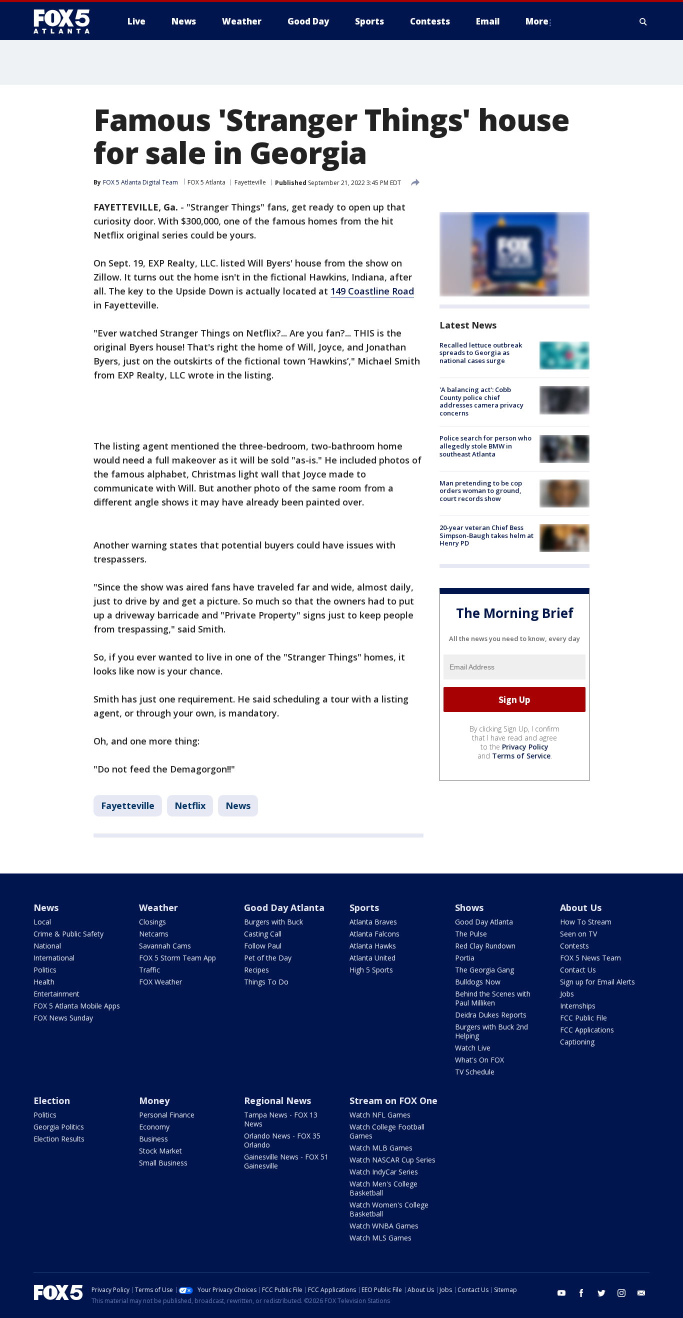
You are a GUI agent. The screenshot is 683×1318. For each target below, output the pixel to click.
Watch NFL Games (380, 1115)
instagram (622, 1293)
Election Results (59, 1139)
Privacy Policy (525, 747)
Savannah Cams (165, 945)
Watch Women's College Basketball (389, 1209)
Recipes (256, 969)
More (537, 21)
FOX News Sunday (63, 1017)
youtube (562, 1293)
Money (154, 1100)
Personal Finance (166, 1115)
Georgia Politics (59, 1127)
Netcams (153, 933)
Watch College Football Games (387, 1131)
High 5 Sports (371, 969)
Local (42, 921)
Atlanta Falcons (375, 933)
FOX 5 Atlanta (207, 182)
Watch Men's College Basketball (384, 1188)
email (642, 1293)
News (238, 806)
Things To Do (266, 981)
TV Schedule (474, 1071)
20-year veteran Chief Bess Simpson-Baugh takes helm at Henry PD (487, 535)
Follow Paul (263, 945)
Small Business (163, 1163)
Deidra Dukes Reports (490, 1015)
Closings (152, 921)
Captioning (577, 1041)
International (54, 957)
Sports (364, 908)
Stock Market (160, 1151)
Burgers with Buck (273, 921)
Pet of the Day (268, 957)
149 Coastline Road (372, 291)
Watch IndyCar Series (384, 1171)
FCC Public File (583, 1017)
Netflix (190, 806)
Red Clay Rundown (485, 945)
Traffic (149, 969)
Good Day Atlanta (284, 908)
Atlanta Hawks (373, 945)
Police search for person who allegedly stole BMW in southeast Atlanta (486, 446)
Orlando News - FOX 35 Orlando (282, 1140)
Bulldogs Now (477, 981)
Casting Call (263, 933)
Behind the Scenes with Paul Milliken (492, 998)
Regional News (277, 1100)
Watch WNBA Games (384, 1225)
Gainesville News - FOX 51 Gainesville (286, 1161)
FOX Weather (160, 981)
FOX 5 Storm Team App (177, 957)
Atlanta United (373, 957)
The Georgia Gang (484, 969)
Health (44, 981)
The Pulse (471, 933)
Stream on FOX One (394, 1100)
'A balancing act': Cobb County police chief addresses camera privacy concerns (482, 401)
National (47, 945)
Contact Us (578, 969)
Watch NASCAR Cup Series (393, 1159)
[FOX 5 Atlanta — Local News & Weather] (67, 22)
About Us (581, 908)
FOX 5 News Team (590, 957)
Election (52, 1100)
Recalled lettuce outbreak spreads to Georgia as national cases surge (481, 352)
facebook (582, 1293)
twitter (602, 1293)
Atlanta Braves (373, 921)
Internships (578, 1005)
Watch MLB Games (381, 1147)
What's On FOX (479, 1059)
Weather (158, 908)
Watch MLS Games (381, 1237)
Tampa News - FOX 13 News (281, 1119)
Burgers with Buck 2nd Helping (491, 1031)
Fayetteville (250, 182)
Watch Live (472, 1047)
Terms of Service (521, 755)
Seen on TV (578, 933)
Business (153, 1139)
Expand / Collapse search (644, 21)
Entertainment (57, 993)
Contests (574, 945)
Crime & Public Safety (69, 933)
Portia (464, 957)
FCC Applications (587, 1029)
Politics (45, 969)
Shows (469, 908)
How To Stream (586, 921)
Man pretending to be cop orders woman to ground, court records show (481, 490)
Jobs (567, 993)
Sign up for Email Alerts (597, 981)
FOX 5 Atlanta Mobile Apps (77, 1005)
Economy (154, 1127)
